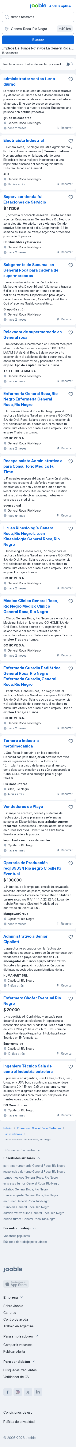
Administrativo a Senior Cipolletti (25, 939)
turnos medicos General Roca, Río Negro (30, 1177)
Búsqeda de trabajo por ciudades (25, 1241)
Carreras (9, 1312)
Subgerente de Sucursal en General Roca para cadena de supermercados (30, 270)
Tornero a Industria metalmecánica (21, 743)
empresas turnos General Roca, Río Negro (31, 1183)
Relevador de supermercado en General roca (32, 335)
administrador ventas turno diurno (29, 81)
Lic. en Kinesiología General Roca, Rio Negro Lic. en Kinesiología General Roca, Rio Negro (31, 536)
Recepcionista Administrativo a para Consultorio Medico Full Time (32, 466)
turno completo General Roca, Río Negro (30, 1195)
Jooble (31, 1438)
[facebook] (7, 1392)
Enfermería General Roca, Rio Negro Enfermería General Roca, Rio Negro (30, 399)
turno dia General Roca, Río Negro (26, 1207)
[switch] (69, 64)
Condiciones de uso (18, 1412)
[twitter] (28, 1392)
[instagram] (18, 1392)
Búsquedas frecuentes (20, 1150)
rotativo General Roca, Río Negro (25, 1189)
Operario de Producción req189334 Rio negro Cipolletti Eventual (32, 868)
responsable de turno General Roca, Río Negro (34, 1171)
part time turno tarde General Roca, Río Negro (34, 1165)
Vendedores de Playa (23, 806)
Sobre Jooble (13, 1306)
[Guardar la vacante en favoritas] (71, 79)
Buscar (38, 40)
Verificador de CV (16, 1377)
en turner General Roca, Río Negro (26, 1201)
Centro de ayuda (15, 1319)
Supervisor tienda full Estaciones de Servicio (24, 199)
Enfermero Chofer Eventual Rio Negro (32, 1001)
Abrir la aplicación (62, 6)
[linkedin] (38, 1392)
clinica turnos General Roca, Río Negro (29, 1219)
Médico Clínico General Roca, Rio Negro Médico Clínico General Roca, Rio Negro (30, 606)
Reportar (66, 128)
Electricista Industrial (23, 140)
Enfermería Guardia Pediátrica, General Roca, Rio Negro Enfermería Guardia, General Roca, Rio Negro (32, 676)
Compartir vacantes (18, 1345)
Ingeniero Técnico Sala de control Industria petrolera (28, 1069)
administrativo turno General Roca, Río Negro (33, 1213)
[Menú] (6, 6)
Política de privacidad (19, 1422)
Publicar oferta (14, 1351)
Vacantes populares (16, 1236)
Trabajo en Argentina (18, 1326)
